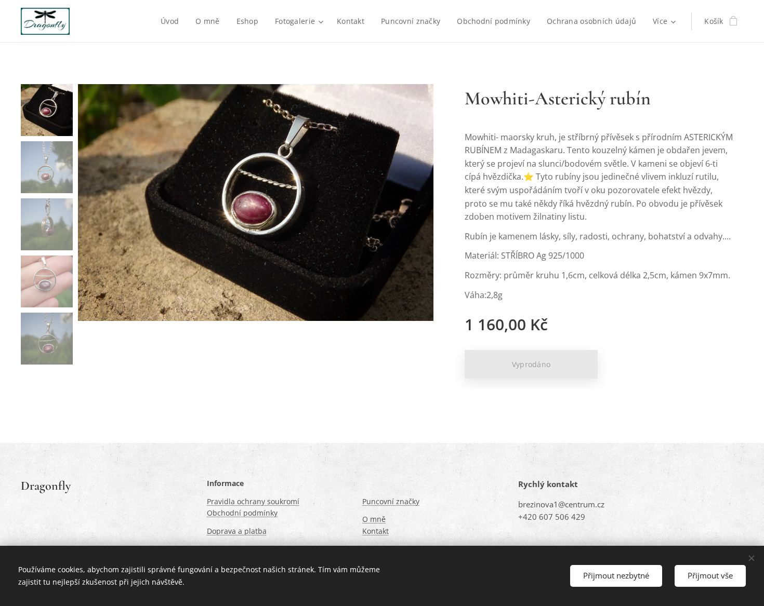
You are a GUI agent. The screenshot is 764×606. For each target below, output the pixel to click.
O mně (374, 519)
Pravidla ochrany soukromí (253, 501)
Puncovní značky (390, 501)
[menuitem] (172, 21)
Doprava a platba (237, 531)
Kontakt (375, 531)
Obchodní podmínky (242, 513)
